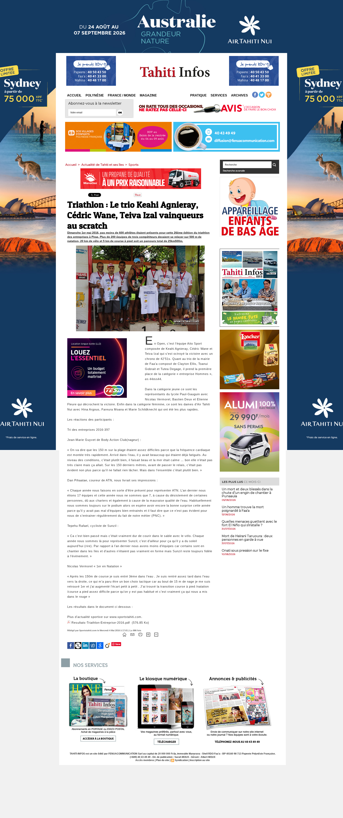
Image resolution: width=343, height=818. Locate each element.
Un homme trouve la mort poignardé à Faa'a (243, 509)
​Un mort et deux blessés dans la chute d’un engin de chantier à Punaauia (247, 492)
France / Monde (122, 95)
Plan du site (162, 760)
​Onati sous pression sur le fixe (245, 550)
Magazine (148, 95)
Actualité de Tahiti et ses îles (102, 165)
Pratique (198, 95)
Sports (133, 165)
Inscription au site (200, 760)
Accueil (74, 95)
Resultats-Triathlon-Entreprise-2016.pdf (100, 622)
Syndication (181, 760)
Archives (239, 95)
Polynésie (95, 95)
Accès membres (144, 760)
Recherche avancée (234, 170)
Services (219, 95)
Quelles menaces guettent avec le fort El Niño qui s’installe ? (249, 523)
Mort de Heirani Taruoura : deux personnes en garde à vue (247, 537)
